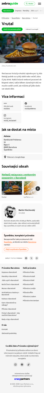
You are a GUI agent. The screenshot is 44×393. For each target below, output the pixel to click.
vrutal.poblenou (30, 108)
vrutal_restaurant (10, 120)
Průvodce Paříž (28, 284)
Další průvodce (29, 268)
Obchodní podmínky (9, 333)
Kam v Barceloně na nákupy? (9, 303)
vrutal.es (7, 108)
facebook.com (11, 65)
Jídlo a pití (34, 10)
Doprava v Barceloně (9, 272)
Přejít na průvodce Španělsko (16, 249)
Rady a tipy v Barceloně (10, 319)
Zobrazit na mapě (32, 29)
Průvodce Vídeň (28, 280)
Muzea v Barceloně (8, 288)
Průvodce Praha (28, 272)
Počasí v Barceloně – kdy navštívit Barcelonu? (11, 314)
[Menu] (39, 3)
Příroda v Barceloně (9, 308)
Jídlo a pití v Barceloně (10, 280)
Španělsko (16, 18)
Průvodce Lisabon (29, 296)
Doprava (18, 10)
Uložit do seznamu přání (12, 29)
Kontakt (5, 329)
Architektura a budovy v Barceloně (10, 293)
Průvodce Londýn (29, 288)
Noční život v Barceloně (10, 284)
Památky (26, 10)
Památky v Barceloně (9, 276)
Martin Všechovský (27, 210)
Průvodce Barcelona (11, 268)
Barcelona (7, 10)
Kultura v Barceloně (9, 298)
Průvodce (5, 18)
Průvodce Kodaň (29, 276)
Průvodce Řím (28, 292)
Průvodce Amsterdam (31, 300)
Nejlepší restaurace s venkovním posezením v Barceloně (19, 176)
